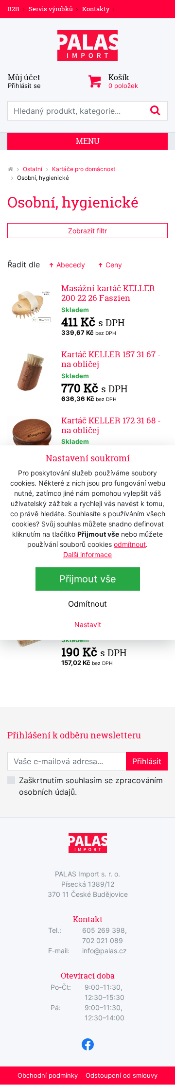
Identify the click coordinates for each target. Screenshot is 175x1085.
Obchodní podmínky (48, 1075)
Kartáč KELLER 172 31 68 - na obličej (111, 425)
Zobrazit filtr (87, 231)
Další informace (87, 554)
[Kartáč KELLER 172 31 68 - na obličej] (30, 439)
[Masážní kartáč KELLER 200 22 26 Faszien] (30, 306)
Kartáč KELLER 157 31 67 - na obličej (111, 359)
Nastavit (87, 624)
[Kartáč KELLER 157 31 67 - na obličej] (30, 373)
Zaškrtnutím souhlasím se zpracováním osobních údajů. (91, 786)
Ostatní (32, 169)
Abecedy (69, 265)
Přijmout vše (87, 579)
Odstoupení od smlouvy (122, 1075)
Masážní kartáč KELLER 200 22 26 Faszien (108, 292)
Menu (88, 141)
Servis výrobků (51, 8)
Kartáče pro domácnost (83, 169)
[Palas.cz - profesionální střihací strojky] (10, 169)
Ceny (113, 265)
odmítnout (130, 544)
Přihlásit (146, 761)
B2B (13, 8)
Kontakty (95, 8)
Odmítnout (87, 604)
